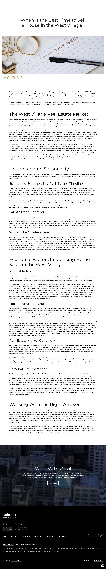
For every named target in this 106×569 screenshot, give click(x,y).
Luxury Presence (16, 560)
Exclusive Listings (25, 536)
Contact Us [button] (53, 483)
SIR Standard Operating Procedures (26, 544)
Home (4, 536)
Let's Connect (61, 536)
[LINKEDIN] (97, 535)
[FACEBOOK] (89, 535)
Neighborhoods (38, 536)
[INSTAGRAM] (93, 535)
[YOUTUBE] (101, 535)
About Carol (13, 536)
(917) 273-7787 (7, 527)
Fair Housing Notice (8, 544)
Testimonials (50, 536)
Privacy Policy (98, 560)
